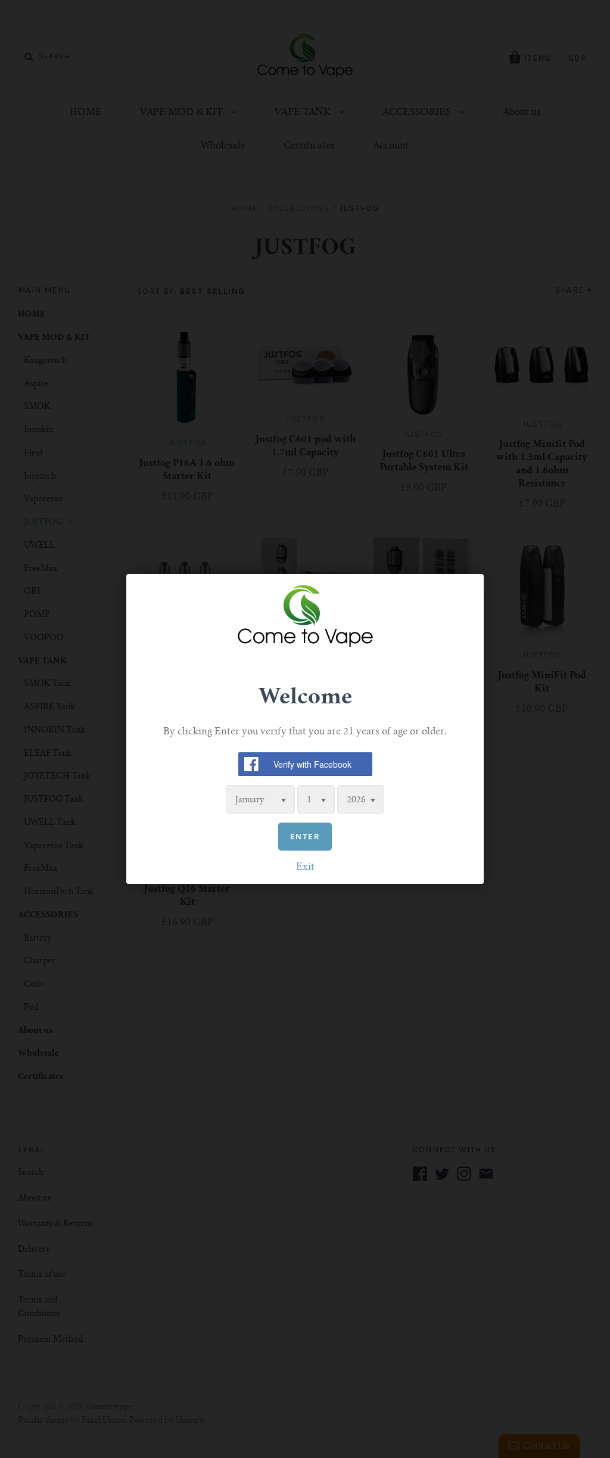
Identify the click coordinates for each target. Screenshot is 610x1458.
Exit (305, 867)
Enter (305, 837)
